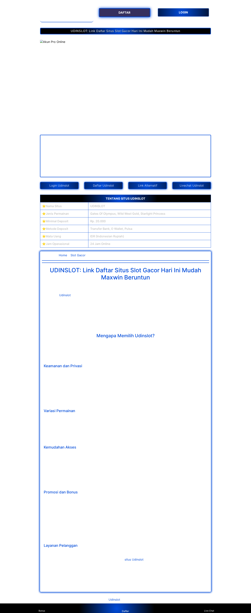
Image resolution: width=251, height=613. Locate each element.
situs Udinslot (134, 559)
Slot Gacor (78, 255)
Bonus (42, 610)
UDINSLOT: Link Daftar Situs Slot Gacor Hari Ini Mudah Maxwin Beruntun (125, 31)
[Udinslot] (66, 14)
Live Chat (209, 610)
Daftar (125, 611)
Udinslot (65, 295)
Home (63, 255)
